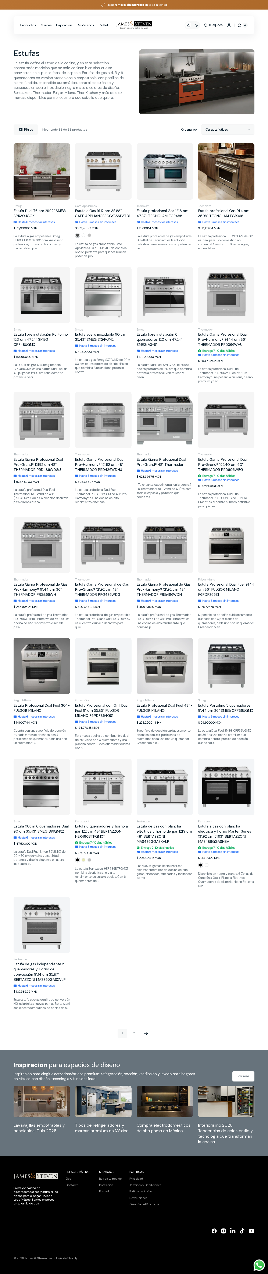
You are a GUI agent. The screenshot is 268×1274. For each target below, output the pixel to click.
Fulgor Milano (206, 579)
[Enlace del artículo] (42, 1115)
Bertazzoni (82, 821)
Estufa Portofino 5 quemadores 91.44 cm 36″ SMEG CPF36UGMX (225, 708)
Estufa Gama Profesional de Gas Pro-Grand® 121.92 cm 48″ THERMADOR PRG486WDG (102, 589)
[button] (213, 25)
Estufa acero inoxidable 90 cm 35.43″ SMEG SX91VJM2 (100, 337)
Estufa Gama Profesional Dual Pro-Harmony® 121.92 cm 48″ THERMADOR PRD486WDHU (99, 464)
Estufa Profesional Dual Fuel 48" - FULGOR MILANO (165, 708)
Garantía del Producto (144, 1204)
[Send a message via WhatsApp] (259, 1265)
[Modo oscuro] (192, 25)
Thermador (205, 329)
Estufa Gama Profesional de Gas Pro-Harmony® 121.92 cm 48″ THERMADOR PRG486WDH (163, 589)
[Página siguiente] (146, 1033)
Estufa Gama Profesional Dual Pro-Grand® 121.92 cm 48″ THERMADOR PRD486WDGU (38, 464)
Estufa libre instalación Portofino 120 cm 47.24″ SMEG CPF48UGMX (41, 339)
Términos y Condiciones (145, 1185)
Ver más (243, 1076)
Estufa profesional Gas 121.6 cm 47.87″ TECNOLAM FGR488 (162, 213)
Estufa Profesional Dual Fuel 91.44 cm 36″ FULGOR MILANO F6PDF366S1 (226, 589)
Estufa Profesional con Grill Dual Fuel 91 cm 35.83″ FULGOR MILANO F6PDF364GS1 (101, 710)
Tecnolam (143, 206)
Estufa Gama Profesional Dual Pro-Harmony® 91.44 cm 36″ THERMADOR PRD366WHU (222, 339)
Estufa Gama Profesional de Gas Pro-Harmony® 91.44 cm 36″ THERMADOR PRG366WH (40, 589)
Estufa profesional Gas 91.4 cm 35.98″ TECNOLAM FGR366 (223, 213)
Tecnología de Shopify (63, 1258)
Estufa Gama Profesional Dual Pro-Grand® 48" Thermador (161, 462)
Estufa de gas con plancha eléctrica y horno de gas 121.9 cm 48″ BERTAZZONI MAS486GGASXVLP (164, 834)
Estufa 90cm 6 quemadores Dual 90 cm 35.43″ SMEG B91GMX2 (41, 829)
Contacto (72, 1185)
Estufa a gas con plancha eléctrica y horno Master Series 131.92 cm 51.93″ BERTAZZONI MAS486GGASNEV (224, 834)
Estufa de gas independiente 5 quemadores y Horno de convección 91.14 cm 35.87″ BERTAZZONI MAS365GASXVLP (40, 972)
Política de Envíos (140, 1191)
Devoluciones (138, 1198)
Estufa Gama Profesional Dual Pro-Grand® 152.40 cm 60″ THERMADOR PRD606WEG (222, 464)
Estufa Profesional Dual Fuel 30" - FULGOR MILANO (42, 708)
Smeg (17, 206)
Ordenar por (189, 130)
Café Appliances (86, 206)
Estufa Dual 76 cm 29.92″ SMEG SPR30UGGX (40, 213)
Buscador (105, 1191)
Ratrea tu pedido (110, 1179)
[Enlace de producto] (42, 200)
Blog (68, 1179)
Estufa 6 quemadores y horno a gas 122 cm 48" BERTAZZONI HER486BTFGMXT (101, 831)
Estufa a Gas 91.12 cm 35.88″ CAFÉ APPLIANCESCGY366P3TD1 (102, 213)
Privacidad (136, 1179)
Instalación (106, 1185)
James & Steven (36, 1258)
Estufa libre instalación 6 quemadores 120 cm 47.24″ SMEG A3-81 (159, 339)
